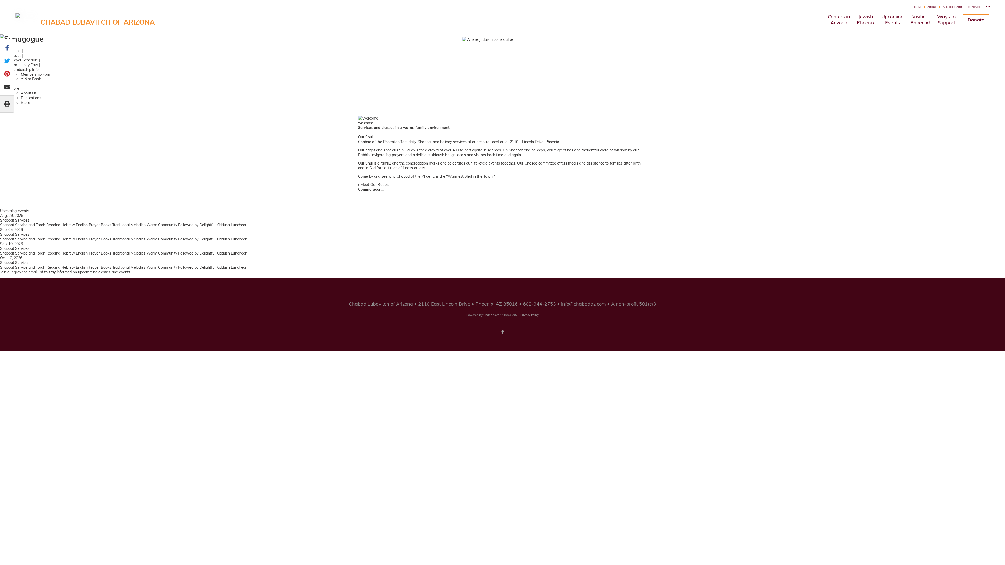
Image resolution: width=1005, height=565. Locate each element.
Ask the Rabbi (953, 7)
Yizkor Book (31, 79)
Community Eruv (24, 65)
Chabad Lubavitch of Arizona (98, 22)
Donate (976, 20)
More (14, 88)
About (931, 7)
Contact (974, 7)
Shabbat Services (14, 220)
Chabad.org (491, 315)
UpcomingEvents (892, 20)
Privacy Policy (529, 315)
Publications (31, 97)
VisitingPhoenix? (920, 20)
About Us (29, 93)
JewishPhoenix (866, 20)
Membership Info (24, 69)
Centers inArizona (839, 20)
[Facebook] (502, 332)
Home (918, 7)
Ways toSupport (946, 20)
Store (25, 102)
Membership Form (36, 74)
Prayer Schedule (24, 60)
